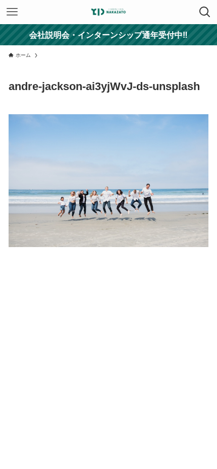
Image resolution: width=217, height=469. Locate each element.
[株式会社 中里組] (108, 12)
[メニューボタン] (12, 12)
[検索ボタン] (205, 12)
